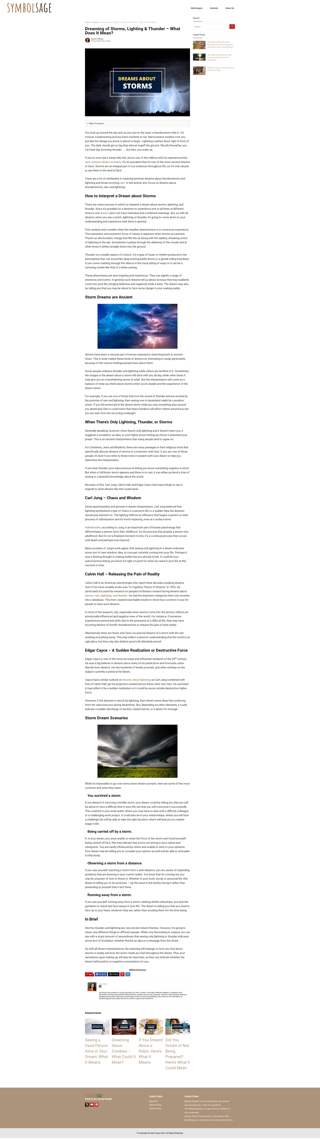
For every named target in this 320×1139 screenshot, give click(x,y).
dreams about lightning (137, 679)
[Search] (232, 26)
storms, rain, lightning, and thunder (106, 595)
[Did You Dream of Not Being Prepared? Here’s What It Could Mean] (177, 1020)
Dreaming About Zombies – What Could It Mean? (124, 1051)
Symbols (214, 8)
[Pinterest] (96, 1105)
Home (87, 22)
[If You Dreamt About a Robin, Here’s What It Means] (151, 1020)
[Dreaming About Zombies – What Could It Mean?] (124, 1020)
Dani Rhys (97, 38)
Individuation (93, 527)
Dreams (95, 22)
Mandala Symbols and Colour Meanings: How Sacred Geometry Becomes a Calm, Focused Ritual (220, 44)
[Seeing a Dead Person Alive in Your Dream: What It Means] (97, 1020)
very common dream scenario (103, 162)
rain (122, 182)
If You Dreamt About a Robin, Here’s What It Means (151, 1051)
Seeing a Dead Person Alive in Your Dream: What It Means (96, 1051)
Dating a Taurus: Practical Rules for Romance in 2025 (206, 1116)
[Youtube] (92, 1105)
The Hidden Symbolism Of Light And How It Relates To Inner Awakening (219, 57)
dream (104, 213)
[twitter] (87, 1105)
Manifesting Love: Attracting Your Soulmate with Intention (208, 1120)
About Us (230, 8)
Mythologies (196, 8)
